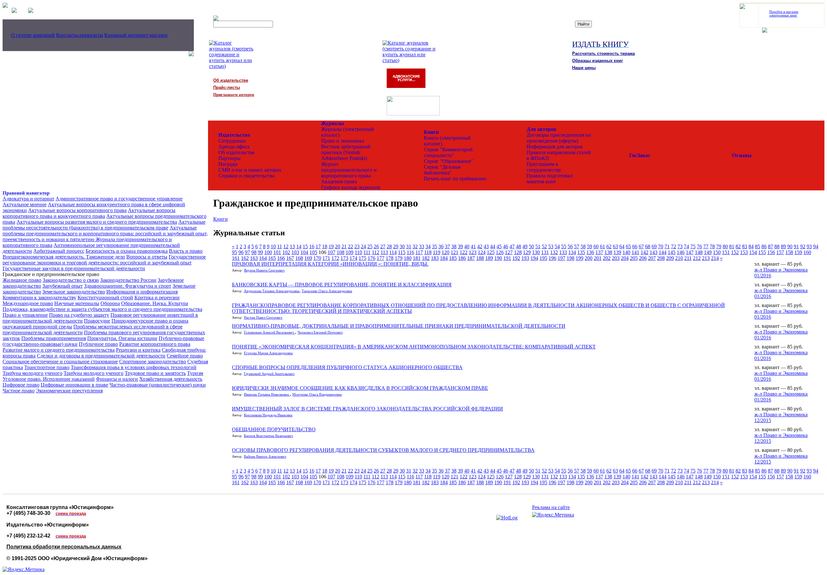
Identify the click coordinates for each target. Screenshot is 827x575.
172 (335, 258)
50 (531, 246)
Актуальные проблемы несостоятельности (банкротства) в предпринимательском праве (104, 224)
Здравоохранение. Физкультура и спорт (127, 286)
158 (789, 252)
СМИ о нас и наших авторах (249, 170)
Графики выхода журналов (350, 187)
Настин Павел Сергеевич (263, 317)
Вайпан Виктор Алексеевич (265, 456)
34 (428, 246)
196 (552, 258)
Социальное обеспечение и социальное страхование (60, 361)
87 (770, 246)
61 (602, 246)
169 (308, 258)
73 (680, 246)
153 (744, 252)
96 (241, 252)
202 (607, 258)
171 (326, 258)
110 (358, 252)
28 (389, 246)
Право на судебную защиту (79, 315)
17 (318, 246)
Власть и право (186, 251)
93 (809, 246)
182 (426, 258)
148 (699, 252)
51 (537, 246)
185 (453, 258)
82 (738, 246)
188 (480, 258)
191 (507, 258)
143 (653, 252)
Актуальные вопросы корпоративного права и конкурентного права (89, 213)
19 (331, 246)
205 (634, 258)
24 (363, 246)
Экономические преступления (69, 390)
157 (780, 252)
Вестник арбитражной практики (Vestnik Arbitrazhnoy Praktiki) (346, 152)
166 (281, 258)
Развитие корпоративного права (154, 344)
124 (482, 252)
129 (527, 252)
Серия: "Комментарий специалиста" (448, 152)
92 (802, 246)
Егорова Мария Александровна (268, 353)
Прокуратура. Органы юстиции (122, 338)
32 (415, 246)
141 (635, 252)
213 (706, 258)
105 (313, 252)
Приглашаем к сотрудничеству (544, 167)
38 (453, 246)
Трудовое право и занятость (155, 373)
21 (344, 246)
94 (815, 246)
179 (399, 258)
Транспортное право (46, 367)
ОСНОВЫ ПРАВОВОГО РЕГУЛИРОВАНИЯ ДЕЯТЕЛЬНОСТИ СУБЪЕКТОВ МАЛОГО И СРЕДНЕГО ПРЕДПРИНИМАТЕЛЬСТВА (383, 450)
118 (428, 252)
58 (583, 246)
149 (708, 252)
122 (463, 252)
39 (460, 246)
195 (543, 258)
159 (798, 252)
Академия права (339, 181)
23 (357, 246)
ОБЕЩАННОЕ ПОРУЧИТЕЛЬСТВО (274, 429)
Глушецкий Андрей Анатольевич (269, 374)
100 (268, 252)
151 (726, 252)
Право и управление (25, 315)
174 (353, 258)
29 (395, 246)
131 (545, 252)
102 (286, 252)
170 (317, 258)
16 (311, 246)
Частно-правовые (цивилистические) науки (158, 385)
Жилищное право (22, 280)
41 (473, 246)
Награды (228, 164)
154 (753, 252)
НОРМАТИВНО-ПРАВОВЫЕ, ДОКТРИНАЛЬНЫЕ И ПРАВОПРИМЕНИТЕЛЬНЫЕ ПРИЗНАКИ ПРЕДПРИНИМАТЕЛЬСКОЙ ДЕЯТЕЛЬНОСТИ (398, 326)
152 (735, 252)
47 (512, 246)
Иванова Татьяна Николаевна (267, 394)
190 (498, 258)
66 (634, 246)
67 (641, 246)
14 (298, 246)
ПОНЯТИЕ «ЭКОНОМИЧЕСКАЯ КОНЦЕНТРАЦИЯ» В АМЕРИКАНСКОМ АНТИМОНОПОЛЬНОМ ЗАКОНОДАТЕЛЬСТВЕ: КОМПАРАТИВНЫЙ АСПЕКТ (414, 346)
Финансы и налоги (117, 379)
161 (236, 258)
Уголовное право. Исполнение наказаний (49, 379)
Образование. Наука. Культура (154, 303)
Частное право (19, 390)
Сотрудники (232, 141)
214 (715, 258)
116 (410, 252)
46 (505, 246)
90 (789, 246)
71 (667, 246)
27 (382, 246)
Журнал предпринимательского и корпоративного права (349, 169)
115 (401, 252)
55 (563, 246)
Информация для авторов (555, 146)
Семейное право (185, 355)
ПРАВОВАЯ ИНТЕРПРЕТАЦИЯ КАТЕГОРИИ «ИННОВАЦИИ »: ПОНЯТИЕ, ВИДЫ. (330, 264)
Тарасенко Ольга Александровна (327, 291)
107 (331, 252)
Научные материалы (76, 303)
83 (744, 246)
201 (598, 258)
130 (536, 252)
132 (554, 252)
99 (260, 252)
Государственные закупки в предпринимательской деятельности (74, 268)
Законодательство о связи (71, 280)
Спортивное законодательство (152, 361)
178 (389, 258)
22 (350, 246)
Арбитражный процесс (58, 251)
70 (660, 246)
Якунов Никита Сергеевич (264, 270)
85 (757, 246)
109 (349, 252)
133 (563, 252)
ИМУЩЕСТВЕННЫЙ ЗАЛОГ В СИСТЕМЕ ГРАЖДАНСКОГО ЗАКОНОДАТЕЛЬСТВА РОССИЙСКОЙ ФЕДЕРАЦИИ (367, 408)
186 (462, 258)
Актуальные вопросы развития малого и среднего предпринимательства (96, 222)
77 (705, 246)
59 (589, 246)
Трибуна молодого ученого (32, 373)
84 (751, 246)
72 (673, 246)
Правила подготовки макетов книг (550, 178)
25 (369, 246)
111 (367, 252)
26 (376, 246)
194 (534, 258)
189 (489, 258)
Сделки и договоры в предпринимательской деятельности (101, 355)
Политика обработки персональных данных (63, 546)
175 (362, 258)
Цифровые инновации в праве (74, 385)
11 (279, 246)
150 (717, 252)
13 (292, 246)
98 (253, 252)
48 (518, 246)
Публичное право (98, 344)
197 (561, 258)
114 (393, 252)
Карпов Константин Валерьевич (268, 436)
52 (544, 246)
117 (419, 252)
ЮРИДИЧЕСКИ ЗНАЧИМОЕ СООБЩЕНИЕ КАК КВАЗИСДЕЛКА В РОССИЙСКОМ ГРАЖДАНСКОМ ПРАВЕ (360, 388)
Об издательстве (236, 152)
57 (576, 246)
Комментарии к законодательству (39, 297)
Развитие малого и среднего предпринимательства (59, 350)
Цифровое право (21, 385)
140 (626, 252)
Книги (220, 219)
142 (644, 252)
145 (671, 252)
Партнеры (229, 158)
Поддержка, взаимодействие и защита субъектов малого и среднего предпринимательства (102, 309)
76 (699, 246)
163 (254, 258)
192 (516, 258)
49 (525, 246)
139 (617, 252)
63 (615, 246)
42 (479, 246)
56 (570, 246)
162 (245, 258)
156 (771, 252)
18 (324, 246)
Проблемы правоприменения (53, 338)
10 (273, 246)
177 (380, 258)
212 (697, 258)
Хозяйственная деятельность (170, 379)
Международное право (28, 303)
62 (609, 246)
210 (679, 258)
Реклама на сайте (551, 507)
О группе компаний (33, 35)
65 (628, 246)
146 (681, 252)
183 (435, 258)
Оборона (110, 303)
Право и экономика (342, 141)
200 (588, 258)
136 (590, 252)
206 (643, 258)
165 (272, 258)
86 (764, 246)
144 (662, 252)
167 (290, 258)
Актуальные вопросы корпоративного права (77, 210)
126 (500, 252)
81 (731, 246)
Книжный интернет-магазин (136, 35)
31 (408, 246)
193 (525, 258)
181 (417, 258)
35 (434, 246)
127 (509, 252)
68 (647, 246)
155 (762, 252)
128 (518, 252)
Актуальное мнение (25, 204)
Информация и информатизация (142, 291)
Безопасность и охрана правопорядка (127, 251)
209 (670, 258)
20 (337, 246)
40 (466, 246)
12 (285, 246)
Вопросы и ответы (146, 257)
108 (340, 252)
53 (550, 246)
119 (436, 252)
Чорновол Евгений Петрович (320, 332)
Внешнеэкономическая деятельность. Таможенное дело (64, 257)
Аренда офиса (233, 146)
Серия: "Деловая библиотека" (442, 170)
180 (408, 258)
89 (783, 246)
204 (625, 258)
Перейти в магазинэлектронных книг (783, 13)
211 (688, 258)
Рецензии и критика (138, 350)
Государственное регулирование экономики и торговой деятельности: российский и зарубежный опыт (104, 259)
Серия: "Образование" (448, 161)
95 (234, 252)
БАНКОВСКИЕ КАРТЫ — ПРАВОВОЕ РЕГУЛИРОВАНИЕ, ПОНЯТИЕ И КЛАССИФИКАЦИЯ (342, 284)
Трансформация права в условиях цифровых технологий (133, 367)
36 (441, 246)
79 (718, 246)
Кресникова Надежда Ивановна (268, 415)
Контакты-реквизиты (79, 35)
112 (375, 252)
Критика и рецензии (157, 297)
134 (572, 252)
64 (621, 246)
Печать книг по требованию (455, 178)
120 (445, 252)
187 (471, 258)
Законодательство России (128, 280)
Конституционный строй (105, 297)
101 (277, 252)
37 (447, 246)
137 (599, 252)
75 (693, 246)
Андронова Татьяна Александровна (271, 291)
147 (690, 252)
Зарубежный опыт (62, 286)
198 (570, 258)
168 (299, 258)
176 (371, 258)
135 (581, 252)
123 (472, 252)
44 (492, 246)
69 (654, 246)
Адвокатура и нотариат (28, 198)
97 (247, 252)
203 (616, 258)
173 (344, 258)
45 (499, 246)
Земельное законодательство (73, 291)
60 (596, 246)
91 (796, 246)
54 (557, 246)
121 (454, 252)
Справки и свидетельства (246, 175)
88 (777, 246)
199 (579, 258)
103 (295, 252)
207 (652, 258)
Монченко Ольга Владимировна (317, 394)
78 (712, 246)
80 (725, 246)
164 (263, 258)
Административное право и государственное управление (119, 198)
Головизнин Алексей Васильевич (269, 332)
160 (807, 252)
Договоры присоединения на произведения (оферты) (559, 138)
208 (661, 258)
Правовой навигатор (26, 193)
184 (444, 258)
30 (402, 246)
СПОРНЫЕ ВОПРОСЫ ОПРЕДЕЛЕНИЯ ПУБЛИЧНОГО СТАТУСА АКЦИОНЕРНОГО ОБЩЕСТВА (347, 367)
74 (686, 246)
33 (421, 246)
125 (491, 252)
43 (486, 246)
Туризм (195, 373)
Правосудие (97, 321)
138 (608, 252)
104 (304, 252)
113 (384, 252)
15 (305, 246)
